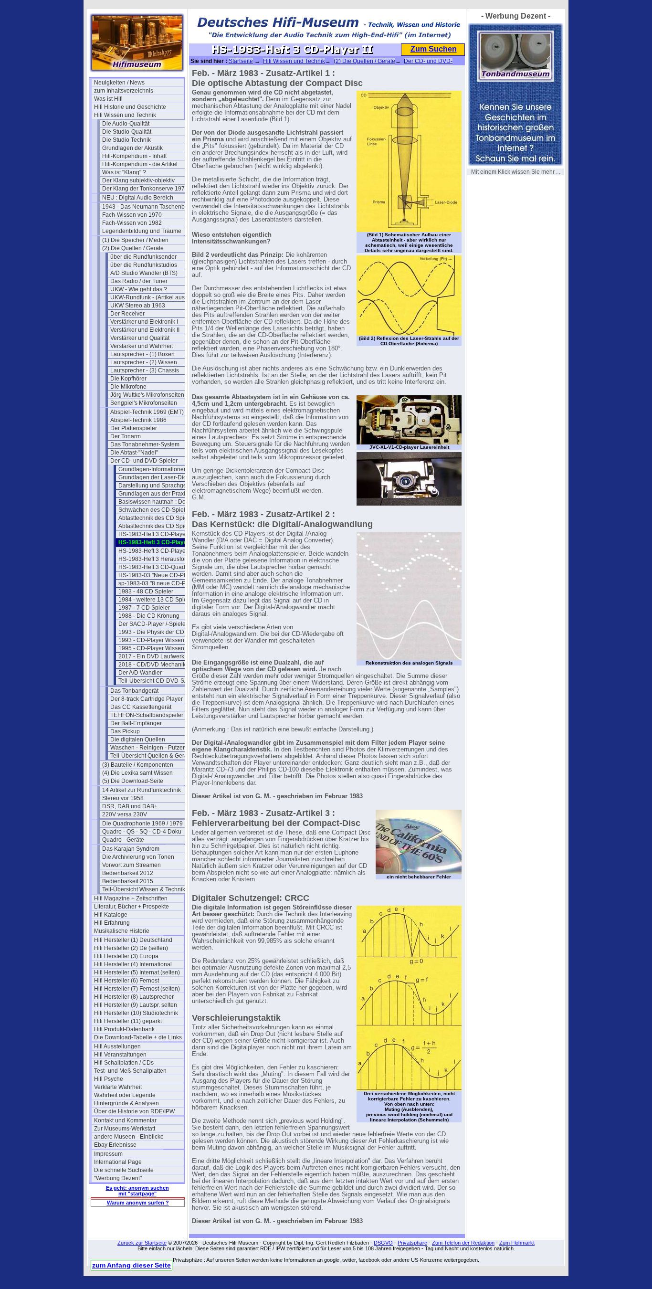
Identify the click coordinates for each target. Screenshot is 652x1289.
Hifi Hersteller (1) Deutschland (133, 940)
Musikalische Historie (121, 931)
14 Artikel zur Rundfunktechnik (141, 790)
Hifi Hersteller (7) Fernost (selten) (137, 988)
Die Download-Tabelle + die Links (138, 1037)
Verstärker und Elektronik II (144, 330)
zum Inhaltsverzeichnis (123, 90)
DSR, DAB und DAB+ (130, 806)
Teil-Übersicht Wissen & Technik (143, 889)
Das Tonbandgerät (134, 690)
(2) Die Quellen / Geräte (133, 248)
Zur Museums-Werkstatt (124, 1128)
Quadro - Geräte (123, 839)
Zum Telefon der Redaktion (463, 1243)
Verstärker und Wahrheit (141, 346)
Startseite (241, 61)
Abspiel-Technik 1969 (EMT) (147, 412)
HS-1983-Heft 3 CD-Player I (154, 534)
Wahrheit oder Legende (125, 1095)
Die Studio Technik (126, 140)
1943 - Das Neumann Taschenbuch (147, 206)
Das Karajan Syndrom (130, 848)
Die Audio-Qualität (125, 123)
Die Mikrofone (128, 386)
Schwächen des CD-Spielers (155, 510)
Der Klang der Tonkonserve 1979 (145, 188)
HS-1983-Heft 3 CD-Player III (155, 551)
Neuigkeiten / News (119, 82)
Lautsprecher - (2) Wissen (143, 362)
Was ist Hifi (108, 98)
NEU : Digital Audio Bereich (137, 197)
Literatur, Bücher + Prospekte (131, 906)
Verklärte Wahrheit (118, 1087)
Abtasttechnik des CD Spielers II (159, 526)
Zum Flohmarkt (517, 1243)
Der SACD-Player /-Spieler (153, 624)
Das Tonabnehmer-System (144, 444)
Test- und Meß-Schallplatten (130, 1070)
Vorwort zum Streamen (131, 865)
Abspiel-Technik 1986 (138, 420)
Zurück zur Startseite (142, 1243)
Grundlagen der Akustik (132, 148)
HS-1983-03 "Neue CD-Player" (158, 575)
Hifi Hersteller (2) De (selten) (131, 948)
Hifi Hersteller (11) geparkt (128, 1021)
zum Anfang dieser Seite (131, 1265)
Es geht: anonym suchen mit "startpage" (137, 1190)
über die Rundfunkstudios (143, 265)
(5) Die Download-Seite (132, 781)
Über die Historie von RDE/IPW (134, 1111)
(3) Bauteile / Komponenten (137, 764)
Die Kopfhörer (128, 378)
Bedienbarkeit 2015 (127, 881)
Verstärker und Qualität (139, 338)
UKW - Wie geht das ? (138, 289)
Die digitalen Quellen (137, 739)
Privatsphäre (412, 1243)
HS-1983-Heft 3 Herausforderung (161, 559)
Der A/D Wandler (140, 672)
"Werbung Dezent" (118, 1178)
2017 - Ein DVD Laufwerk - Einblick (163, 656)
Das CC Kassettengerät (140, 707)
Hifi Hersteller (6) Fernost (126, 980)
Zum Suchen (433, 49)
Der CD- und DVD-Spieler (144, 460)
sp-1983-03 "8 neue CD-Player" (159, 583)
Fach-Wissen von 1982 (132, 223)
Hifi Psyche (108, 1079)
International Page (118, 1162)
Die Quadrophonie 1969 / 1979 (142, 823)
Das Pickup (125, 731)
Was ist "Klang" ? (124, 172)
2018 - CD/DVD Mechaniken (155, 664)
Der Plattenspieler (133, 428)
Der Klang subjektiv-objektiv (138, 180)
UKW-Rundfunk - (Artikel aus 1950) (155, 297)
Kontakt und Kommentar (125, 1120)
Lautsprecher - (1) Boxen (142, 354)
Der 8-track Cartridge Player (146, 699)
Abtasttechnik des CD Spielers (157, 518)
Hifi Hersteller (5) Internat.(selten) (137, 972)
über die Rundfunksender (143, 257)
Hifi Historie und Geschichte (130, 107)
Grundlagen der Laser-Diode (155, 477)
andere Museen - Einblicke (129, 1136)
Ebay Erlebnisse (115, 1144)
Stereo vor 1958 (123, 798)
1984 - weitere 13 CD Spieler (156, 599)
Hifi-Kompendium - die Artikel (140, 164)
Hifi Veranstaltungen (120, 1054)
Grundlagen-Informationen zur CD (162, 469)
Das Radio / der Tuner (139, 281)
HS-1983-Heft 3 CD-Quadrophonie (163, 567)
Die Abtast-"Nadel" (134, 452)
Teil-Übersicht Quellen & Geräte (151, 755)
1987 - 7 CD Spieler (144, 607)
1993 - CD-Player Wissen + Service (163, 640)
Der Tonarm (125, 436)
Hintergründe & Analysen (126, 1103)
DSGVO (383, 1243)
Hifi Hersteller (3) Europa (126, 956)
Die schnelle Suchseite (124, 1170)
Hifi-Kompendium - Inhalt (134, 156)
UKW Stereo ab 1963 (137, 305)
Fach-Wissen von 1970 (132, 214)
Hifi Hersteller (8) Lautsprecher (134, 996)
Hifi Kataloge (110, 914)
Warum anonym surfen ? (138, 1202)
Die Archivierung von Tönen (138, 857)
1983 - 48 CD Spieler (145, 591)
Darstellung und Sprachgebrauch (161, 485)
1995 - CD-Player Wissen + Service (163, 648)
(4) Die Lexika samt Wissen (137, 773)
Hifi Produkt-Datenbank (124, 1029)
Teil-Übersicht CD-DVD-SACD (157, 680)
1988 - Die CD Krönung (148, 616)
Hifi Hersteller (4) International (133, 964)
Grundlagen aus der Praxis (153, 493)
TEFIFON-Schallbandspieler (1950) (155, 715)
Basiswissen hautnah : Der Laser (161, 501)
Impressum (108, 1154)
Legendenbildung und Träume (141, 231)
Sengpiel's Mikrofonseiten (143, 403)
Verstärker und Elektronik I (144, 321)
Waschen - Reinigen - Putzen (148, 747)
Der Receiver (127, 313)
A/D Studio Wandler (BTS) (144, 273)
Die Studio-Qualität (126, 131)
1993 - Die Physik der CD (151, 632)
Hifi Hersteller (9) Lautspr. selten (135, 1005)
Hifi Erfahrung (112, 922)
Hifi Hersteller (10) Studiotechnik (136, 1013)
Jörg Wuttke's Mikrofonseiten (147, 394)
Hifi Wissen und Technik (125, 115)
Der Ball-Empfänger (136, 723)
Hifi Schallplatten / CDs (124, 1062)
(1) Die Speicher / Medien (135, 240)
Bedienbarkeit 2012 (127, 873)
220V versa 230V (124, 814)
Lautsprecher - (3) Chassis (144, 370)
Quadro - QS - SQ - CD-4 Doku (141, 831)
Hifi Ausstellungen (117, 1046)
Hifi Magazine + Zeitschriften (131, 898)
